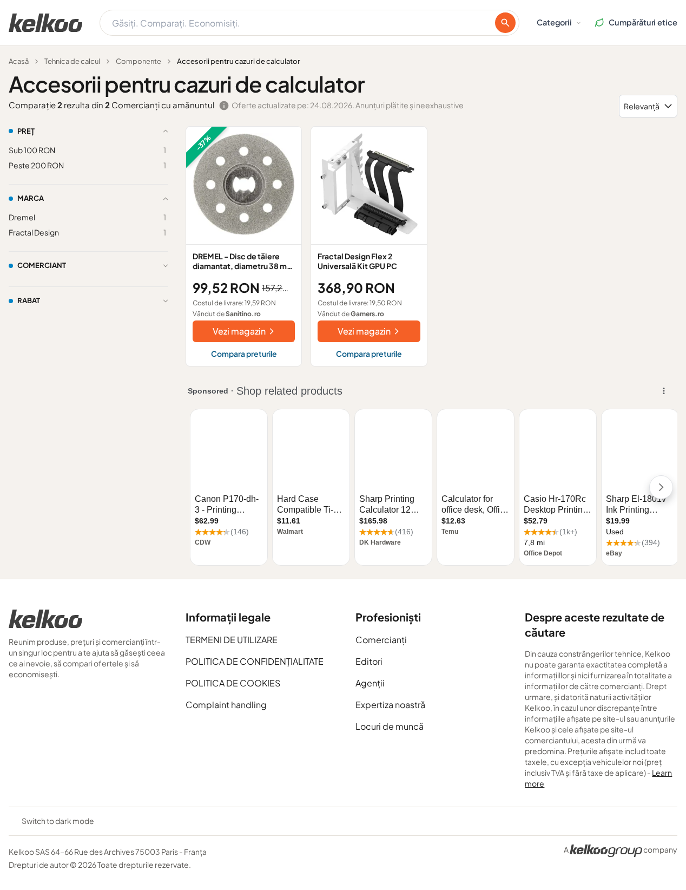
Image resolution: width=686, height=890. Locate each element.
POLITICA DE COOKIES (233, 683)
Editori (368, 661)
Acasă (19, 61)
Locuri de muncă (389, 726)
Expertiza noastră (390, 704)
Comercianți (381, 639)
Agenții (370, 683)
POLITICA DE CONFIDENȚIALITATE (255, 661)
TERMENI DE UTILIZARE (232, 639)
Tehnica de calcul (72, 61)
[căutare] (505, 22)
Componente (138, 61)
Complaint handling (226, 704)
